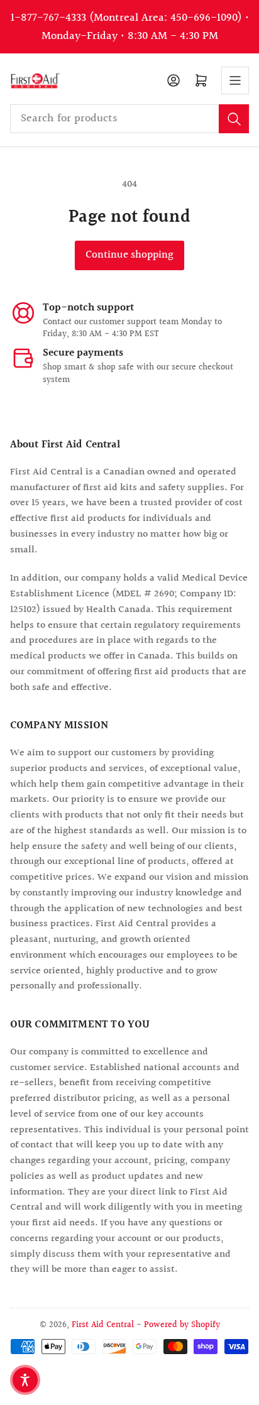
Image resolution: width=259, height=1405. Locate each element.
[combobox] (130, 118)
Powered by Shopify (182, 1325)
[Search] (233, 119)
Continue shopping (129, 255)
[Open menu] (235, 80)
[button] (25, 1380)
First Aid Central (103, 1325)
